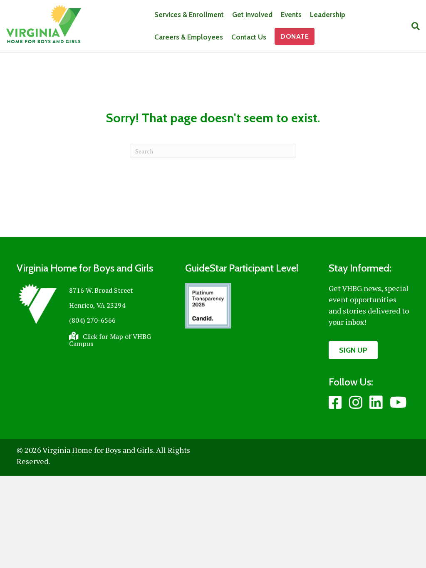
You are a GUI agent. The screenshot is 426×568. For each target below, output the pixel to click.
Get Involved (252, 14)
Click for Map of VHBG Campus (110, 340)
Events (291, 14)
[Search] (413, 26)
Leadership (327, 14)
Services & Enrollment (189, 14)
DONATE (294, 36)
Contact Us (248, 37)
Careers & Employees (188, 37)
